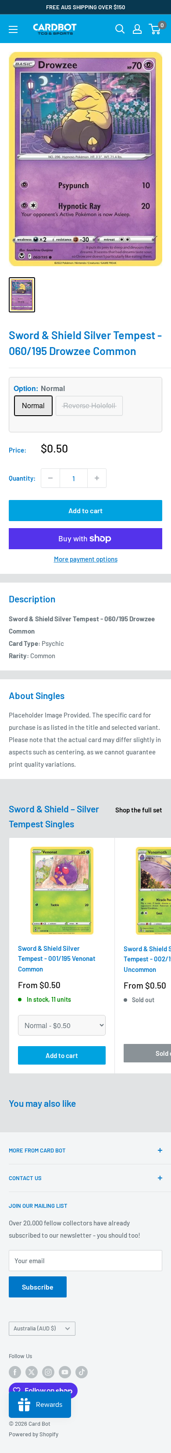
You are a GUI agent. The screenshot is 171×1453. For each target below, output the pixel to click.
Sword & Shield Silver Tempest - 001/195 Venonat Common (57, 958)
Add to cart (85, 510)
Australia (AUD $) (35, 1328)
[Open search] (120, 29)
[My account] (137, 29)
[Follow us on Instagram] (48, 1372)
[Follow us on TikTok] (81, 1372)
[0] (155, 29)
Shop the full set (138, 810)
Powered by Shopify (33, 1434)
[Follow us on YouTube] (65, 1372)
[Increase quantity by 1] (97, 478)
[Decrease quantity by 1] (50, 478)
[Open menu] (13, 29)
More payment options (86, 559)
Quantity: (22, 478)
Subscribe (37, 1287)
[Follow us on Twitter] (31, 1372)
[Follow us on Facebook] (15, 1372)
